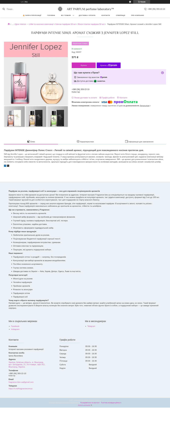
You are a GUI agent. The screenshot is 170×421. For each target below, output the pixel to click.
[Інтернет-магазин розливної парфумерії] (60, 9)
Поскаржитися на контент (90, 403)
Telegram (91, 326)
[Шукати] (4, 9)
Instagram (15, 329)
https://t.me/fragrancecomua (20, 388)
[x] (8, 166)
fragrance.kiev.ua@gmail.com (21, 382)
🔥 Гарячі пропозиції (32, 15)
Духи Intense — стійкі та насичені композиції (34, 24)
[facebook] (5, 166)
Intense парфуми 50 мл (65, 24)
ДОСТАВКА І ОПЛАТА (87, 15)
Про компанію (137, 15)
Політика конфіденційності (111, 403)
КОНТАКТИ (105, 15)
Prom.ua (98, 400)
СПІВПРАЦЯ (120, 15)
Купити (84, 65)
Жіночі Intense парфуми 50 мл (91, 24)
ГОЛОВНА (51, 15)
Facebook (15, 326)
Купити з (104, 65)
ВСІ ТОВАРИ (66, 15)
